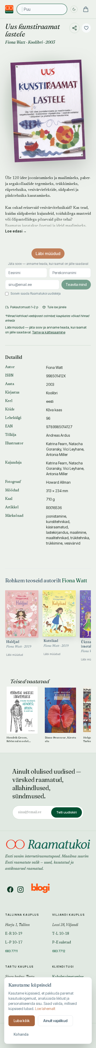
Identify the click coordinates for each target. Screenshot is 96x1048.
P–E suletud (61, 942)
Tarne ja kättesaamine (48, 332)
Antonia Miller (57, 454)
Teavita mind (76, 284)
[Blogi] (44, 889)
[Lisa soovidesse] (86, 28)
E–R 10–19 (13, 934)
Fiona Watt (15, 42)
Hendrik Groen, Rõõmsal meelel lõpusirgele (17, 739)
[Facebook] (10, 889)
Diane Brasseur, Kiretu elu (60, 739)
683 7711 (11, 951)
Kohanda (21, 1034)
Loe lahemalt (45, 1008)
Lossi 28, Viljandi (65, 925)
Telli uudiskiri (66, 812)
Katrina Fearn (56, 444)
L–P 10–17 (13, 942)
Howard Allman (58, 482)
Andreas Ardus (58, 435)
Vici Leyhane (73, 449)
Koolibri (35, 42)
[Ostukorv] (86, 9)
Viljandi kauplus (68, 914)
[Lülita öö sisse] (74, 9)
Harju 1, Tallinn (17, 925)
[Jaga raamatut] (74, 28)
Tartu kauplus (19, 966)
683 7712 (58, 951)
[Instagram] (20, 889)
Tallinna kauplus (22, 914)
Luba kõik (22, 1020)
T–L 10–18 (60, 934)
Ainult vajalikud (55, 1020)
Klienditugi (63, 966)
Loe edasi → (16, 231)
